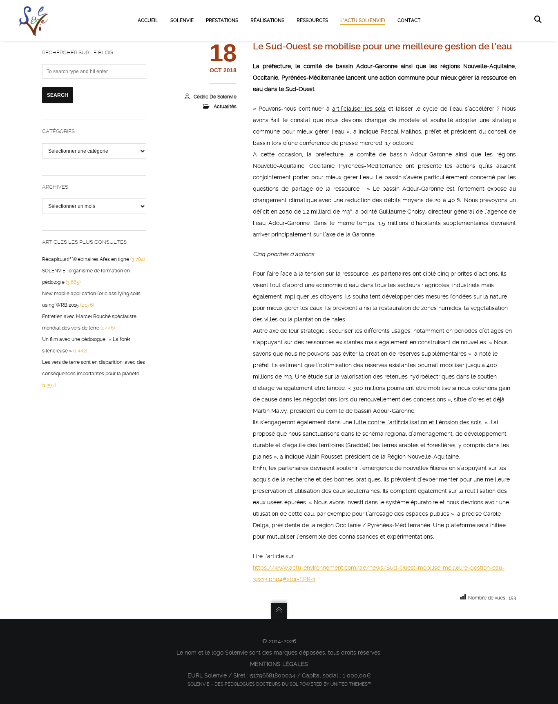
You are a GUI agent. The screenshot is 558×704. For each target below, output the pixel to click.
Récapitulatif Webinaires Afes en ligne (85, 259)
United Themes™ (350, 684)
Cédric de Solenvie (215, 97)
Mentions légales (279, 664)
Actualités (225, 106)
